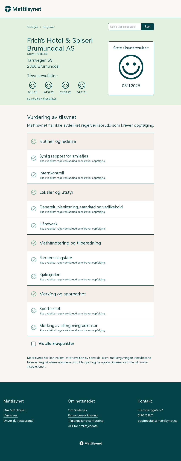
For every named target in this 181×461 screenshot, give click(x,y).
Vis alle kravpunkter (56, 343)
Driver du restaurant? (19, 420)
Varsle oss (11, 415)
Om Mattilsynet (15, 410)
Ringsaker (49, 27)
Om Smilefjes (77, 410)
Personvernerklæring (83, 415)
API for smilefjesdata (83, 426)
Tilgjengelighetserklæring (85, 420)
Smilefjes (32, 27)
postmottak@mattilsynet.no (157, 420)
